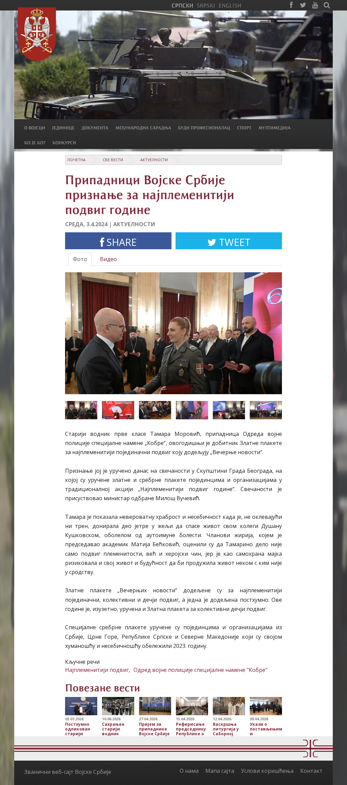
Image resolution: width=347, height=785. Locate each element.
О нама (189, 771)
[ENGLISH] (230, 5)
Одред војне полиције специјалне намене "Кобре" (200, 670)
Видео (108, 259)
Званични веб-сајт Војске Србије (67, 772)
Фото (80, 259)
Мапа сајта (219, 771)
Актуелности (154, 159)
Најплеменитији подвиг (97, 670)
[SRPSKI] (206, 5)
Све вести (113, 159)
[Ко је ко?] (38, 142)
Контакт (311, 771)
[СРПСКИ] (182, 5)
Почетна (76, 159)
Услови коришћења (267, 771)
